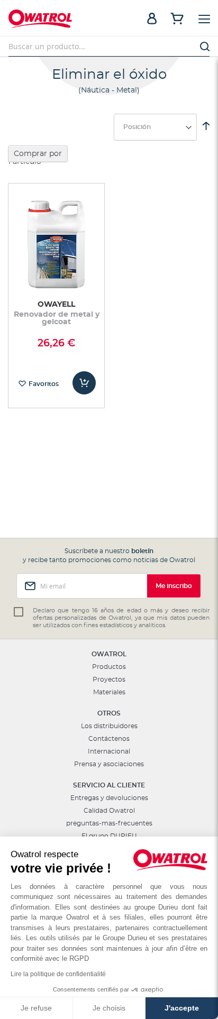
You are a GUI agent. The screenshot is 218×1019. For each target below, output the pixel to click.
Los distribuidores (109, 726)
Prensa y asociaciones (109, 764)
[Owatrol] (58, 20)
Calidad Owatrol (109, 810)
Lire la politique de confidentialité (58, 974)
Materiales (109, 692)
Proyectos (109, 679)
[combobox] (109, 46)
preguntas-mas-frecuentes (109, 823)
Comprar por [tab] (38, 154)
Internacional (109, 751)
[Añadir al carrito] (84, 382)
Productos (109, 667)
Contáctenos (109, 739)
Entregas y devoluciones (109, 798)
